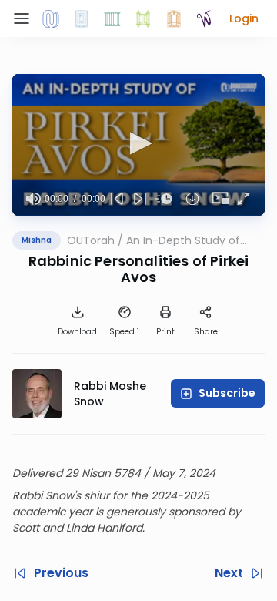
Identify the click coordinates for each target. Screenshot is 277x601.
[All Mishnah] (81, 18)
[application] (138, 145)
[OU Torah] (50, 18)
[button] (244, 18)
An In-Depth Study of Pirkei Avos (183, 240)
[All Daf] (174, 18)
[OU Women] (204, 18)
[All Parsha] (143, 18)
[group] (33, 199)
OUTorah (91, 240)
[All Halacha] (112, 18)
